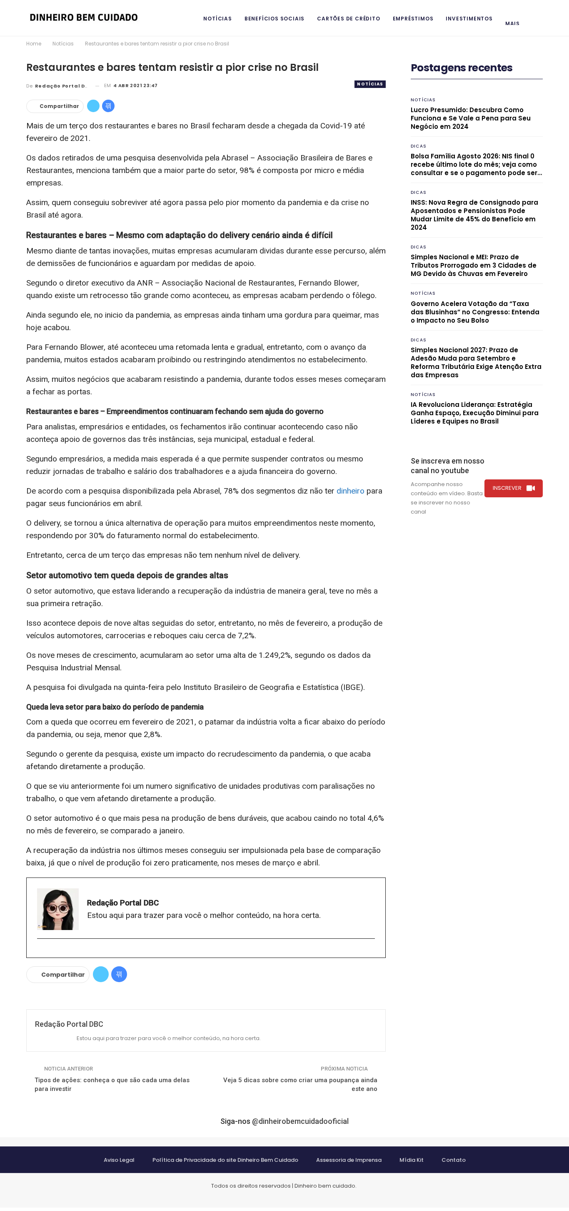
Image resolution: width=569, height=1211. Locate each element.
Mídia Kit (411, 1160)
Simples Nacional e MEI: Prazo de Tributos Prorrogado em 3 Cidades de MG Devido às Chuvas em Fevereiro (474, 265)
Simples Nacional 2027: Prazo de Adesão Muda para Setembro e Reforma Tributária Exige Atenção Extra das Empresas (476, 362)
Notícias (217, 18)
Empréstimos (413, 18)
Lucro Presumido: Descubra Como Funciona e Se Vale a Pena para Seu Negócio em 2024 (471, 118)
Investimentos (469, 18)
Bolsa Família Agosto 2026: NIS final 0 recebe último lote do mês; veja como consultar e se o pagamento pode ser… (476, 164)
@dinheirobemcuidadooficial (300, 1121)
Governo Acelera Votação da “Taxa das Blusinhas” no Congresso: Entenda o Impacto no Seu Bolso (475, 312)
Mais (512, 23)
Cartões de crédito (348, 18)
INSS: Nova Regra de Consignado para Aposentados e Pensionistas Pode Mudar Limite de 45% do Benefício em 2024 (474, 215)
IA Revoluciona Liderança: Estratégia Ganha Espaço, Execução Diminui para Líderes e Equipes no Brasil (475, 413)
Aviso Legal (119, 1160)
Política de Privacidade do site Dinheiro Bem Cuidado (225, 1160)
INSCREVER (507, 488)
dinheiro (350, 491)
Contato (454, 1160)
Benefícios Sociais (274, 18)
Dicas (419, 146)
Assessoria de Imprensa (349, 1160)
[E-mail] (41, 952)
